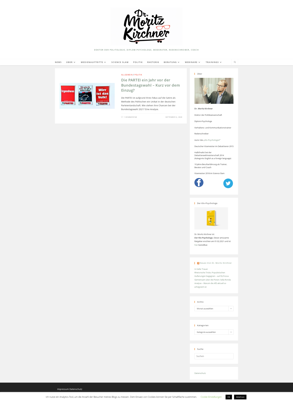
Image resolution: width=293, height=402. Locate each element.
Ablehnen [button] (240, 397)
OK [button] (228, 397)
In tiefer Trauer (201, 269)
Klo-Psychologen (212, 140)
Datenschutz (200, 373)
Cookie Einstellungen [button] (211, 396)
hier (196, 245)
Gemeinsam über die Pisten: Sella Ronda (212, 279)
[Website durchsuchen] (235, 62)
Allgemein (126, 74)
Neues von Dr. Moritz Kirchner (216, 263)
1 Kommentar (130, 117)
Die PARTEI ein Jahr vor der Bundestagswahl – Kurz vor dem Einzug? (150, 85)
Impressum (63, 389)
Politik (138, 74)
